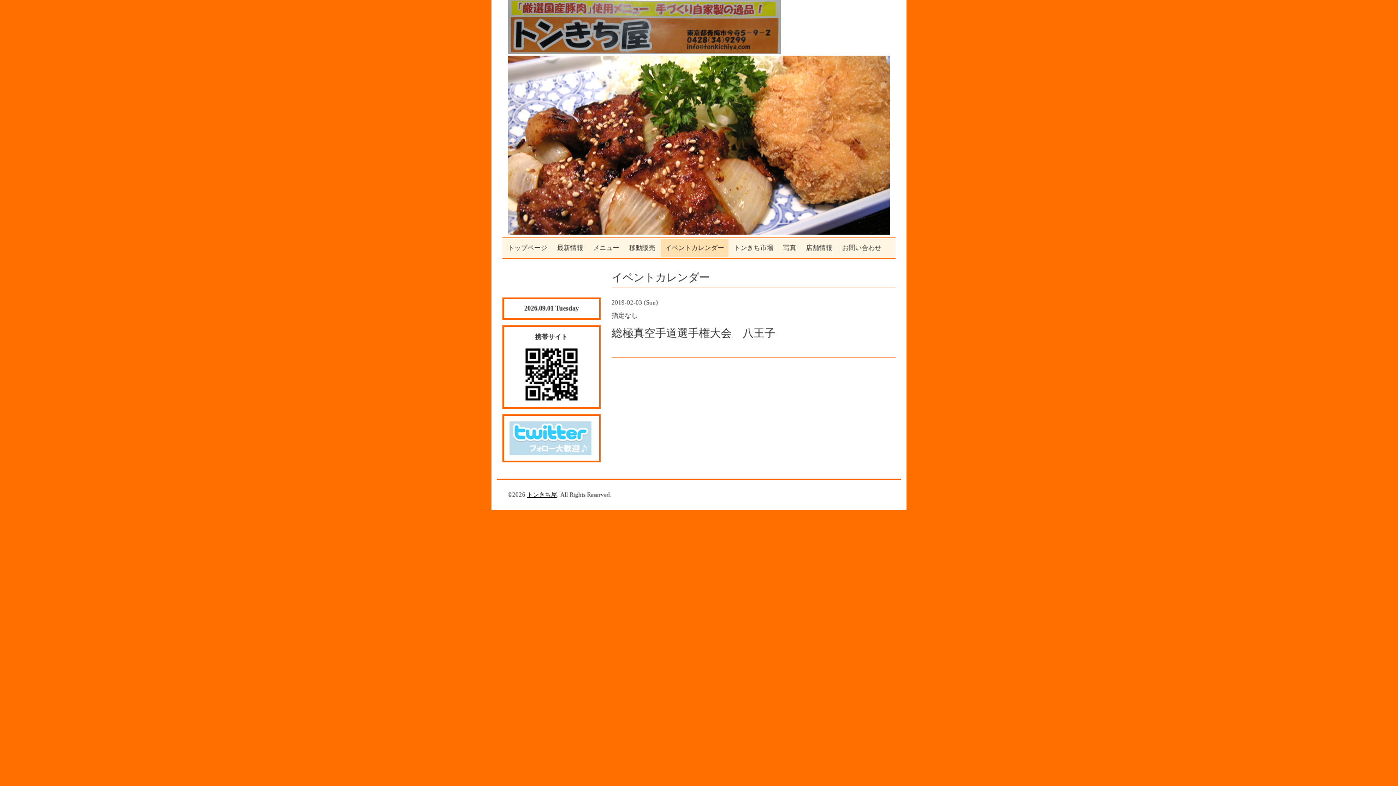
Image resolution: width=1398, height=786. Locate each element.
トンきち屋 (542, 494)
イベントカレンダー (694, 248)
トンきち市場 (753, 248)
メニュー (606, 248)
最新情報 (570, 248)
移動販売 (642, 248)
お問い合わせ (861, 248)
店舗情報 (819, 248)
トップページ (527, 248)
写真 (789, 248)
